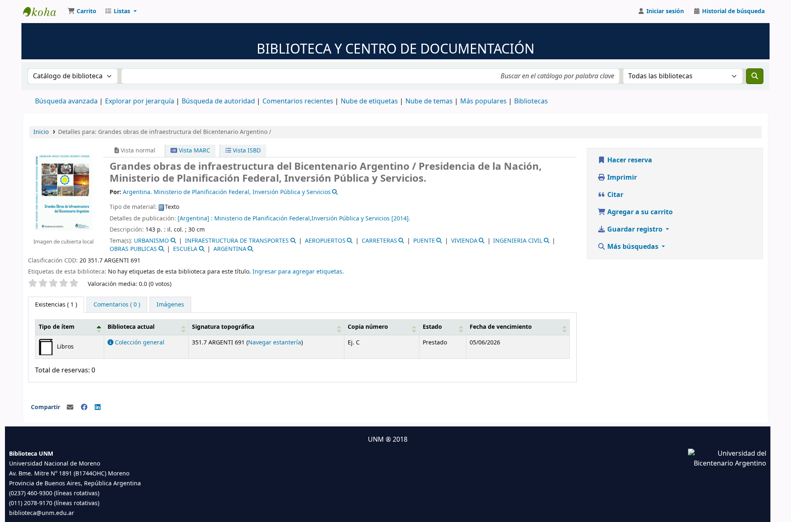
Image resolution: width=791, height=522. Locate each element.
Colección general (138, 342)
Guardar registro (635, 229)
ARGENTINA (229, 249)
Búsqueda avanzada (66, 101)
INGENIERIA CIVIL (517, 240)
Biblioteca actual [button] (131, 327)
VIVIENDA (464, 240)
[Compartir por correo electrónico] (70, 407)
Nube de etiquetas (369, 101)
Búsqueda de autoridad (218, 101)
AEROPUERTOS (325, 240)
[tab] (117, 305)
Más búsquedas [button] (633, 247)
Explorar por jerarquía (139, 101)
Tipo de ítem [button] (57, 327)
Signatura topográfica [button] (223, 327)
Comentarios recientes (297, 101)
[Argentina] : (195, 218)
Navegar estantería (274, 342)
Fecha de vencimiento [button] (501, 327)
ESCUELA (185, 249)
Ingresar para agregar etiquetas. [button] (298, 271)
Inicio (41, 132)
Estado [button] (432, 327)
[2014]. (400, 218)
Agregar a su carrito (639, 212)
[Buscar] (754, 76)
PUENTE (424, 240)
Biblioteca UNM (43, 11)
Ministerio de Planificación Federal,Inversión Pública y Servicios (302, 218)
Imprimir (621, 178)
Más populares (483, 101)
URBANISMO (151, 240)
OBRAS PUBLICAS (133, 249)
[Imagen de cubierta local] (63, 192)
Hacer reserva (629, 160)
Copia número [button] (368, 327)
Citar (614, 195)
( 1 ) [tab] (56, 304)
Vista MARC (193, 150)
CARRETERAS (379, 240)
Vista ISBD (246, 150)
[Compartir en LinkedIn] (97, 407)
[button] (82, 11)
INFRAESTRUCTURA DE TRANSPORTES (237, 240)
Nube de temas (429, 101)
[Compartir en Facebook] (84, 407)
